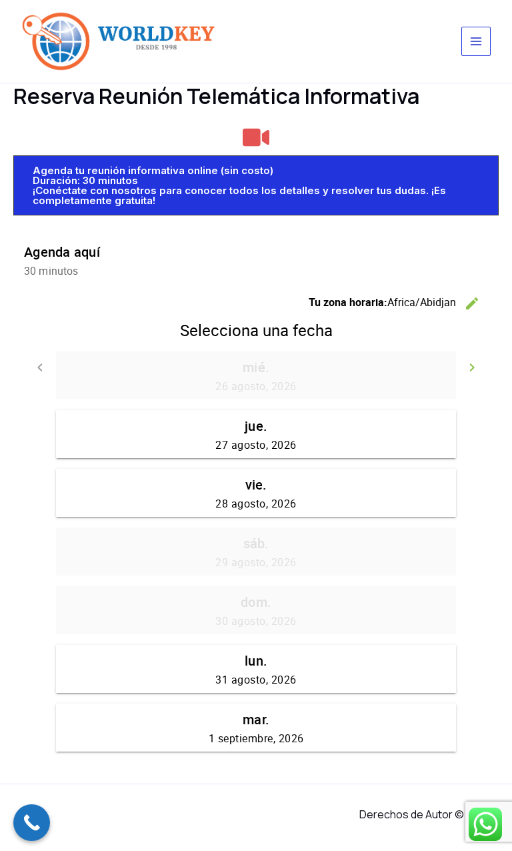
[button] (256, 185)
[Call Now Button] (31, 822)
